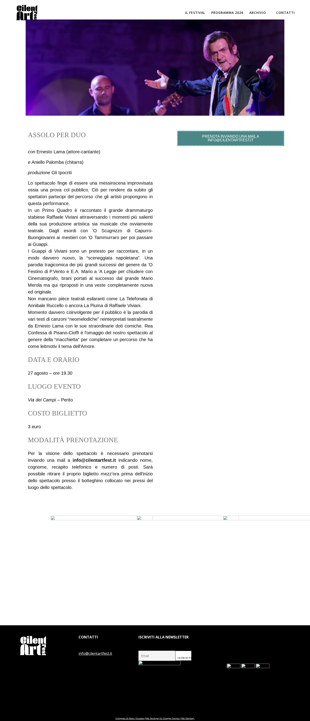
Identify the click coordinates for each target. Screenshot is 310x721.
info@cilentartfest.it (95, 653)
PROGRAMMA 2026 (227, 12)
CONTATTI (285, 12)
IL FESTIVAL (195, 12)
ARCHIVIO (257, 12)
